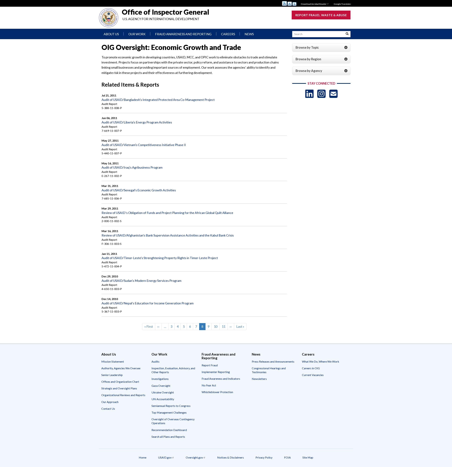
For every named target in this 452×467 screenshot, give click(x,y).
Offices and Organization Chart (120, 381)
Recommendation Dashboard (169, 430)
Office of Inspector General (165, 12)
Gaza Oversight (160, 385)
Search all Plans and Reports (168, 436)
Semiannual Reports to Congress (171, 405)
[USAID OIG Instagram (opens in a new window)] (321, 93)
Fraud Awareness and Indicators (221, 378)
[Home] (108, 17)
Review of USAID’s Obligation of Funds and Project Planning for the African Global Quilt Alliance (167, 213)
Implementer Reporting (216, 372)
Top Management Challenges (169, 412)
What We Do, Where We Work (320, 361)
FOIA (287, 457)
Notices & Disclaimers (230, 457)
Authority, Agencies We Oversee (120, 368)
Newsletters (259, 378)
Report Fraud (210, 365)
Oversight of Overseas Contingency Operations (173, 421)
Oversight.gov (194, 457)
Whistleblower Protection (217, 392)
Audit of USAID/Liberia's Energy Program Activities (137, 122)
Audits (155, 361)
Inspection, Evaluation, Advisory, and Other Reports (173, 370)
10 (217, 326)
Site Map (307, 457)
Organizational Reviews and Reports (123, 395)
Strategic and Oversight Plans (119, 388)
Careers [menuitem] (228, 34)
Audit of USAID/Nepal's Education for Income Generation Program (148, 303)
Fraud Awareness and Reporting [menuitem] (183, 34)
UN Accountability (162, 399)
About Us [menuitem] (111, 34)
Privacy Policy (263, 457)
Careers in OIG (311, 368)
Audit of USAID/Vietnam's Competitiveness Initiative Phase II (144, 145)
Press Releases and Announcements (273, 361)
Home (142, 457)
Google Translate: (342, 4)
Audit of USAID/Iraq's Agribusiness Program (132, 167)
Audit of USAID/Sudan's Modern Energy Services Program (141, 281)
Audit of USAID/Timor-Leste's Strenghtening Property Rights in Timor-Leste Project (160, 258)
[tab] (321, 47)
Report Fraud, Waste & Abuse (321, 15)
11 (225, 326)
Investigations (160, 378)
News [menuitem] (249, 34)
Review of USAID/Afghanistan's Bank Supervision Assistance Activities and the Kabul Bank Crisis (168, 235)
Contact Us (108, 408)
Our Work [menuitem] (136, 34)
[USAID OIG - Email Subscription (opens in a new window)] (333, 93)
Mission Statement (112, 361)
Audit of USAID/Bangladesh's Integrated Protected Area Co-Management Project (158, 100)
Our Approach (109, 402)
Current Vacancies (313, 375)
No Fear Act (209, 385)
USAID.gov (165, 457)
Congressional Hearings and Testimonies (269, 370)
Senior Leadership (112, 375)
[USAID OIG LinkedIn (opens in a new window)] (309, 93)
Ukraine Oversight (162, 392)
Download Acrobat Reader (313, 4)
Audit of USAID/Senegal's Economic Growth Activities (139, 190)
